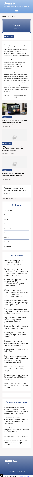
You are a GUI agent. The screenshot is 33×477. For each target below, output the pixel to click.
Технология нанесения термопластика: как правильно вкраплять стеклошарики (16, 343)
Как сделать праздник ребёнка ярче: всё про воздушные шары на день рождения (16, 303)
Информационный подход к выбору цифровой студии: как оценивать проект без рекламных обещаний (16, 359)
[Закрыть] (1, 475)
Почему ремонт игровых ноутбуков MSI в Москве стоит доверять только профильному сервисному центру (16, 272)
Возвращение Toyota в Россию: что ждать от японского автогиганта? (16, 421)
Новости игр (9, 233)
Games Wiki (11, 16)
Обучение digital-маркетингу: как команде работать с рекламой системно (15, 320)
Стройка (7, 242)
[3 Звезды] (16, 95)
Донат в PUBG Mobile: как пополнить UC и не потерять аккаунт (15, 369)
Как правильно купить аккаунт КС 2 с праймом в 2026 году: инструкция (16, 377)
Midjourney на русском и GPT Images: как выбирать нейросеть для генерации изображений (15, 283)
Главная (4, 16)
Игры (6, 219)
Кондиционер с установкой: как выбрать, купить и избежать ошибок (16, 385)
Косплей (7, 228)
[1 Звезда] (14, 95)
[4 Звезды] (17, 95)
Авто (6, 215)
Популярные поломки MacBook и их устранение (16, 431)
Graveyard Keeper (22, 436)
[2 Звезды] (15, 95)
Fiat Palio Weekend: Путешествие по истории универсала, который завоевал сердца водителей (16, 410)
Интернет (8, 224)
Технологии (9, 246)
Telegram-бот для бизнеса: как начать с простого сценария (16, 327)
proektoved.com (24, 476)
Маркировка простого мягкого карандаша (16, 351)
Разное (6, 237)
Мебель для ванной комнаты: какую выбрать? (16, 443)
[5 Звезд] (18, 95)
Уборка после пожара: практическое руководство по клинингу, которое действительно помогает (16, 293)
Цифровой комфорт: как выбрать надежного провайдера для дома (13, 263)
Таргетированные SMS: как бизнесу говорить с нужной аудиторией (15, 335)
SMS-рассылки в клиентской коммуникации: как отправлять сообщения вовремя (16, 311)
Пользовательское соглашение (17, 471)
